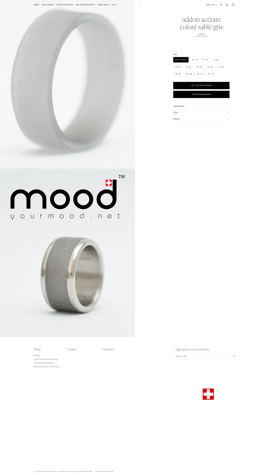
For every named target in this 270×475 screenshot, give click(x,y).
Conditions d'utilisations (46, 359)
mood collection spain (48, 471)
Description (178, 106)
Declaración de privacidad (46, 367)
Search (37, 355)
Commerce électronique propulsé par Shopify (75, 471)
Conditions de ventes (44, 363)
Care (175, 113)
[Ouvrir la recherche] (221, 5)
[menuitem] (114, 4)
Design (176, 119)
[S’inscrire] (233, 356)
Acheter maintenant (201, 94)
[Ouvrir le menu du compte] (227, 5)
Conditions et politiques (104, 471)
